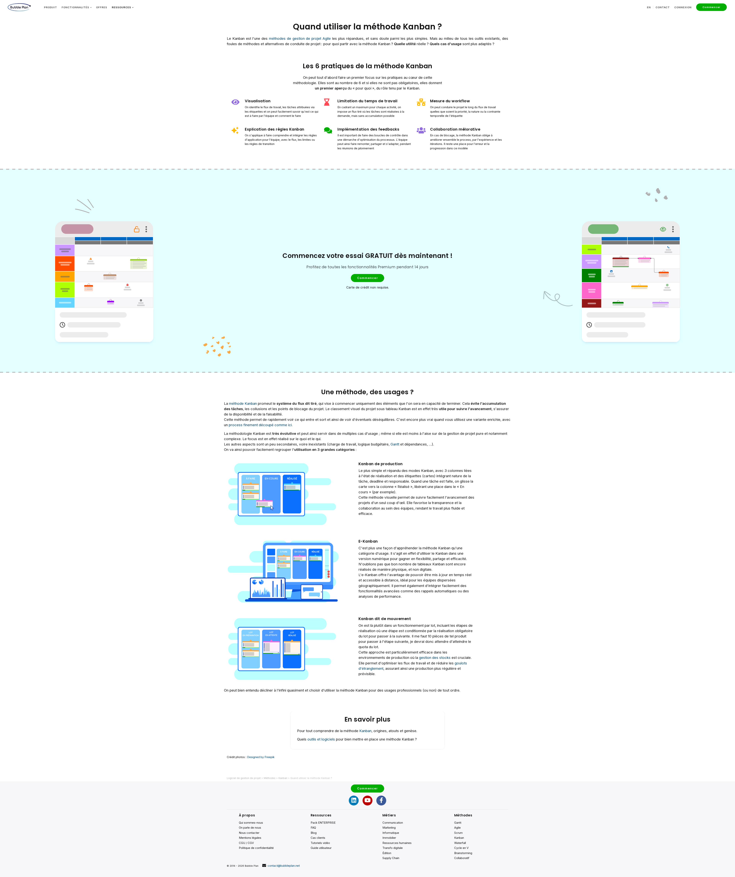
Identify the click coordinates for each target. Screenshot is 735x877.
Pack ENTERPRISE (323, 822)
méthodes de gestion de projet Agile (300, 38)
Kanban (365, 731)
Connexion (683, 7)
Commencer (711, 7)
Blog (314, 833)
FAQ (313, 827)
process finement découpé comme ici (260, 425)
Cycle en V (461, 848)
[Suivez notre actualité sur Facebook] (381, 800)
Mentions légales (250, 838)
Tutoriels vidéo (320, 843)
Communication (392, 822)
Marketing (389, 827)
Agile (457, 827)
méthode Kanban (243, 403)
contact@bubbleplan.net (284, 865)
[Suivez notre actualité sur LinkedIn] (354, 800)
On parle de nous (250, 827)
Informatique (390, 833)
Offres (101, 7)
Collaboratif (461, 858)
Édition (386, 853)
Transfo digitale (392, 848)
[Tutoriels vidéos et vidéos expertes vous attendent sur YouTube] (367, 800)
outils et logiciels (321, 739)
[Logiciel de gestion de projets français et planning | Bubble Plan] (19, 7)
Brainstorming (463, 853)
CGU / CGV (246, 843)
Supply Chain (390, 858)
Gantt (394, 444)
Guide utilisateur (321, 848)
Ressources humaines (397, 843)
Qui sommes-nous (251, 822)
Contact (663, 7)
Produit (50, 7)
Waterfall (460, 843)
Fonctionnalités (76, 7)
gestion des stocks (435, 657)
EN (649, 7)
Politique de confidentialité (256, 848)
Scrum (458, 833)
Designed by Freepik (260, 757)
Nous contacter (249, 833)
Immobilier (389, 838)
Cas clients (318, 838)
